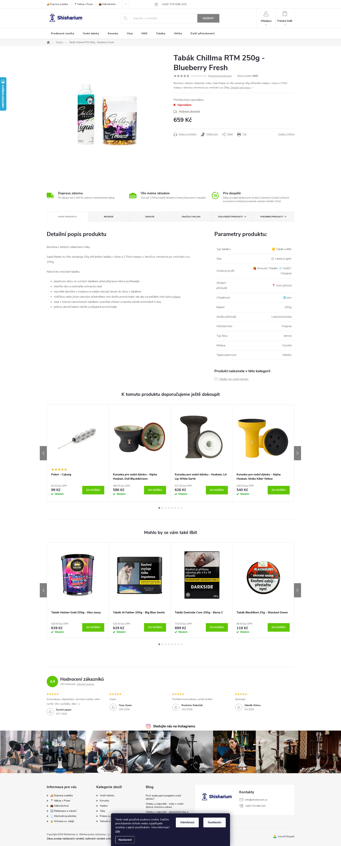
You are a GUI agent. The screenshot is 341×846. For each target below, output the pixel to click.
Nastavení (125, 840)
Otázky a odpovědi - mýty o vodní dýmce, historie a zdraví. (164, 805)
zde (117, 831)
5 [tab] (172, 508)
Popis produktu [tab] (67, 216)
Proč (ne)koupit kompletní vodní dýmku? (163, 797)
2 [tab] (162, 508)
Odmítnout (187, 822)
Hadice (103, 805)
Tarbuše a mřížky (109, 821)
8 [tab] (182, 508)
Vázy (102, 811)
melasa (175, 297)
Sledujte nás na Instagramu (174, 726)
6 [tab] (175, 508)
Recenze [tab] (108, 216)
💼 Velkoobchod (107, 4)
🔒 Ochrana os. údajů (62, 821)
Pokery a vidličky (109, 816)
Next (297, 453)
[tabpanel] (78, 453)
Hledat (208, 18)
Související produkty (230, 216)
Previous (43, 453)
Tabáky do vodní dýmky (233, 379)
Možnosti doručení (189, 111)
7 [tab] (178, 508)
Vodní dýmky (107, 795)
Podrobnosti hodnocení (220, 76)
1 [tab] (159, 508)
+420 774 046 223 (255, 806)
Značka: (286, 134)
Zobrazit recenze (85, 684)
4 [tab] (169, 508)
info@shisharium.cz (256, 799)
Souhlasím (214, 822)
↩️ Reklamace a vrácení (63, 811)
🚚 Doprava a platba (57, 4)
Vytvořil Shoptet (286, 836)
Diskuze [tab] (149, 216)
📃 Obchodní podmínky (63, 816)
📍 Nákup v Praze (83, 4)
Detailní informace (241, 87)
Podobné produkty (271, 216)
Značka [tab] (191, 216)
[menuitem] (63, 33)
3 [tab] (166, 508)
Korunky (104, 800)
